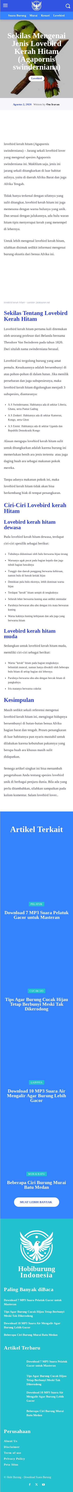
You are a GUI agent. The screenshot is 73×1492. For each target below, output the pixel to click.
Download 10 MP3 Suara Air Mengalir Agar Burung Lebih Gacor (36, 1095)
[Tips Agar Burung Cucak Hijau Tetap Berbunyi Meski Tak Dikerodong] (36, 960)
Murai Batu (36, 1174)
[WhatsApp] (50, 129)
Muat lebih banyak (36, 1202)
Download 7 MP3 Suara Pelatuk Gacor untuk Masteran (36, 915)
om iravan (53, 104)
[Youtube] (43, 1484)
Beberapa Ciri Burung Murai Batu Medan (36, 1185)
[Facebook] (23, 129)
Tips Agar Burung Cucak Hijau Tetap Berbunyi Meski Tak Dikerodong (36, 1004)
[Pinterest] (41, 129)
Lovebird (36, 78)
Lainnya (36, 1082)
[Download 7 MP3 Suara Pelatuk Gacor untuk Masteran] (36, 873)
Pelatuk (36, 904)
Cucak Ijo (36, 990)
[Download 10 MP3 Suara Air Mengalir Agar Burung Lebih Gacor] (36, 1052)
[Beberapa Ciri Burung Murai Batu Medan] (36, 1143)
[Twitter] (32, 129)
